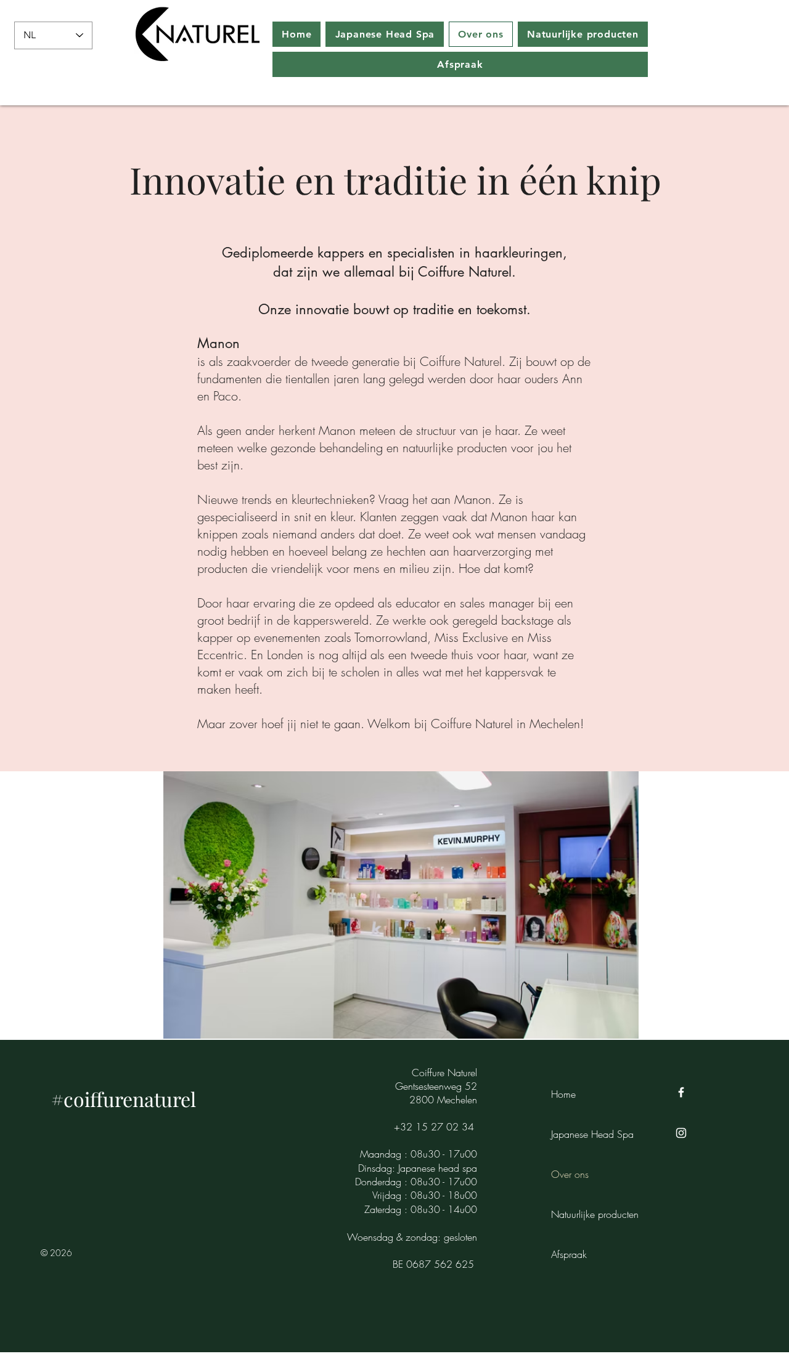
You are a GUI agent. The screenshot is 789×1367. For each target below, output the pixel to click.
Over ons (570, 1174)
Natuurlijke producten (594, 1214)
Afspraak (569, 1254)
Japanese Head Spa (592, 1134)
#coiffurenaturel (123, 1098)
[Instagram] (681, 1133)
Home (563, 1094)
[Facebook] (681, 1092)
